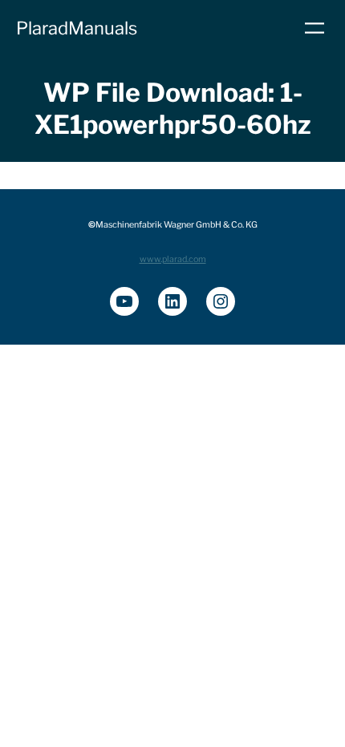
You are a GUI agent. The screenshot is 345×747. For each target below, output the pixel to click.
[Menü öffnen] (314, 28)
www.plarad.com (173, 259)
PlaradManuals (76, 28)
